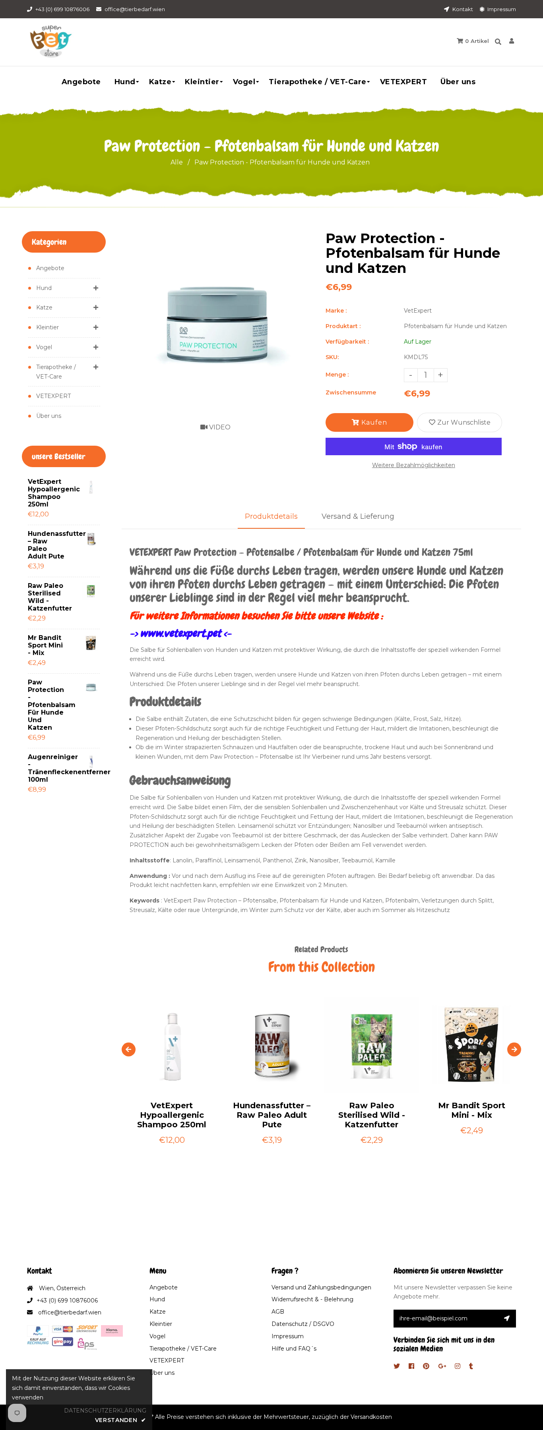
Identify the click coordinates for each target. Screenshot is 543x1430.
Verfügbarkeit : (347, 341)
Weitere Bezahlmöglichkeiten (413, 465)
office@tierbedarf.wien (135, 9)
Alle (177, 162)
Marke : (336, 310)
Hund (44, 288)
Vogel (44, 347)
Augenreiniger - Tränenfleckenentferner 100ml (48, 768)
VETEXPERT (53, 396)
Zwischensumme (351, 392)
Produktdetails (271, 516)
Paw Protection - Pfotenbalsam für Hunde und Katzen (48, 704)
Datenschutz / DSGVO (303, 1324)
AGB (278, 1311)
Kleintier (47, 327)
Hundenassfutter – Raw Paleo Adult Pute (48, 545)
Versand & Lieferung (358, 516)
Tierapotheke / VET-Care (56, 371)
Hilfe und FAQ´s (294, 1348)
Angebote (50, 268)
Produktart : (343, 326)
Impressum (501, 9)
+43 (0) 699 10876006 (62, 9)
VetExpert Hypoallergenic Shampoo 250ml (48, 493)
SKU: (332, 357)
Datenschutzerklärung (105, 1410)
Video (219, 427)
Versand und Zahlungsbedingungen (321, 1287)
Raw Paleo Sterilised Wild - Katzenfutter (48, 597)
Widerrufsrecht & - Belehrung (312, 1299)
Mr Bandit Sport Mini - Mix (45, 645)
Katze (44, 307)
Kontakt (462, 9)
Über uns (48, 415)
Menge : (337, 374)
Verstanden (120, 1420)
